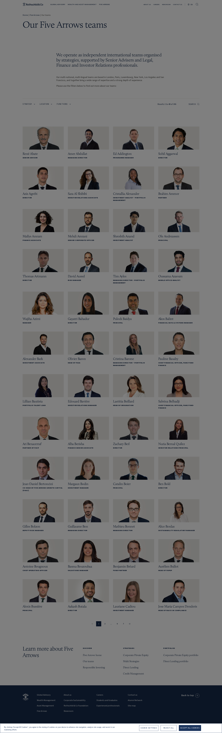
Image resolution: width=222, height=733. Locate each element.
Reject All (168, 728)
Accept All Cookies (190, 728)
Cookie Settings (149, 728)
